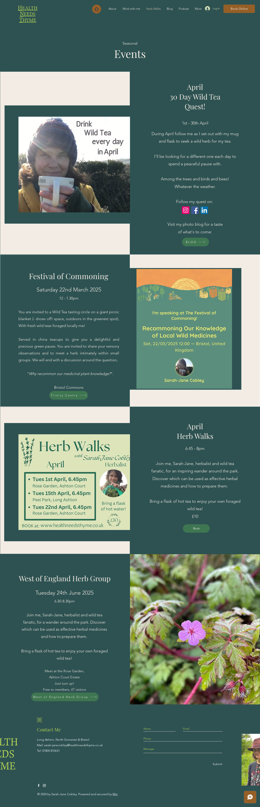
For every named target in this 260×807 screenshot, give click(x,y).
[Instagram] (185, 210)
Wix (115, 794)
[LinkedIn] (204, 210)
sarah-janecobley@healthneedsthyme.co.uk (73, 745)
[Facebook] (195, 210)
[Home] (96, 9)
